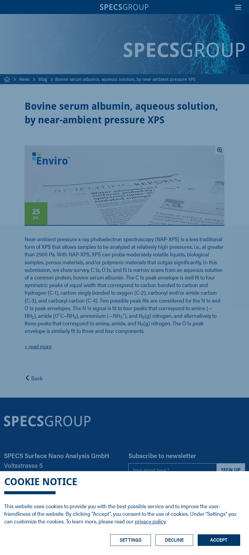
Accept (218, 539)
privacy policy (150, 521)
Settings (131, 539)
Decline (174, 539)
